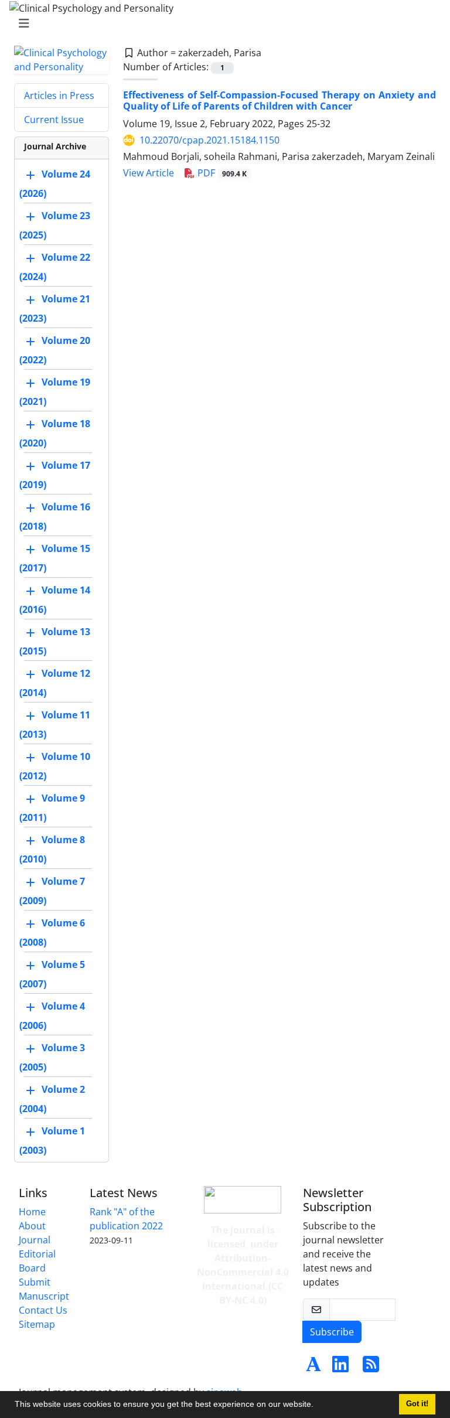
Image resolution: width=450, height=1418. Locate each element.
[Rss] (371, 1367)
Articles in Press (59, 95)
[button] (317, 1405)
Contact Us (43, 1310)
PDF (221, 172)
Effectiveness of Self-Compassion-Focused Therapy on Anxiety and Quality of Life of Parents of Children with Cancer (279, 100)
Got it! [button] (417, 1404)
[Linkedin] (340, 1367)
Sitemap (37, 1324)
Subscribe (332, 1331)
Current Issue (54, 119)
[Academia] (313, 1367)
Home (32, 1211)
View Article (148, 172)
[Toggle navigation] (221, 23)
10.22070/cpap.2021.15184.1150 (209, 140)
